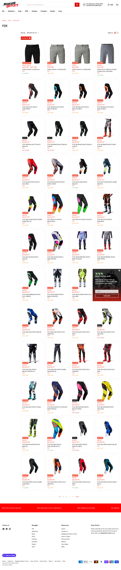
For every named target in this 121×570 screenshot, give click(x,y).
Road (20, 11)
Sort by (23, 33)
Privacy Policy (65, 539)
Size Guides (64, 544)
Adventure (11, 11)
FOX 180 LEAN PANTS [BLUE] (31, 332)
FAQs (63, 547)
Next (77, 496)
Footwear (44, 11)
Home (4, 20)
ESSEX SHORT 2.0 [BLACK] (31, 69)
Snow (60, 11)
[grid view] (115, 33)
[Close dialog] (119, 270)
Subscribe (106, 295)
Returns (63, 541)
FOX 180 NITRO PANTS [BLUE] (107, 444)
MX (3, 11)
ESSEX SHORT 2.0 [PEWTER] (56, 69)
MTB (26, 11)
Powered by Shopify (7, 565)
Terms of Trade (65, 536)
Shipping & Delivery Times (69, 534)
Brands (52, 11)
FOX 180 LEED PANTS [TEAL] (31, 407)
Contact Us (64, 531)
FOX (9, 20)
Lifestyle (34, 11)
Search (63, 529)
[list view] (117, 33)
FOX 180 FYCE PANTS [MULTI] (82, 219)
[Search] (77, 5)
